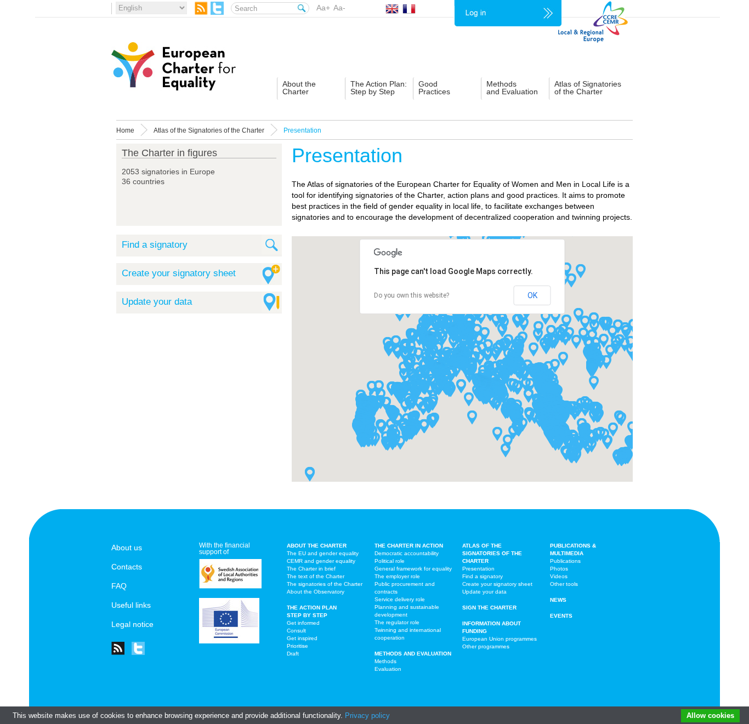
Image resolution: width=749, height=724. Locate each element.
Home (125, 130)
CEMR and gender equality (321, 561)
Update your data (157, 302)
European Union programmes (499, 639)
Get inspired (302, 638)
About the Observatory (315, 592)
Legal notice (132, 624)
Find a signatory (155, 245)
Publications (565, 561)
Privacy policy (367, 715)
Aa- (339, 8)
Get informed (303, 623)
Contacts (126, 566)
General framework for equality (413, 569)
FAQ (119, 586)
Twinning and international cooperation (407, 634)
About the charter (317, 546)
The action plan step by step (312, 611)
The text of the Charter (315, 576)
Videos (559, 576)
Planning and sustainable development (406, 611)
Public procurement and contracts (404, 588)
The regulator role (396, 622)
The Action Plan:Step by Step (378, 87)
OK (532, 295)
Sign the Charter (489, 608)
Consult (296, 631)
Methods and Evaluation (412, 654)
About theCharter (299, 87)
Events (561, 616)
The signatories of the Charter (324, 584)
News (558, 600)
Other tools (564, 584)
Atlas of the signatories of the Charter (492, 553)
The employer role (397, 576)
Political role (389, 561)
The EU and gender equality (323, 553)
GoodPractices (434, 87)
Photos (559, 569)
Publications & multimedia (573, 549)
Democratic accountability (406, 553)
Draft (293, 654)
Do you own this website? (411, 295)
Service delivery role (399, 599)
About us (126, 547)
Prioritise (297, 646)
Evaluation (387, 669)
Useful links (131, 605)
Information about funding (491, 627)
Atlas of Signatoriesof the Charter (587, 87)
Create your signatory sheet (179, 273)
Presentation (478, 569)
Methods (385, 661)
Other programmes (485, 646)
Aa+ (323, 8)
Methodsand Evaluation (512, 87)
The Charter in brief (311, 569)
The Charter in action (408, 546)
